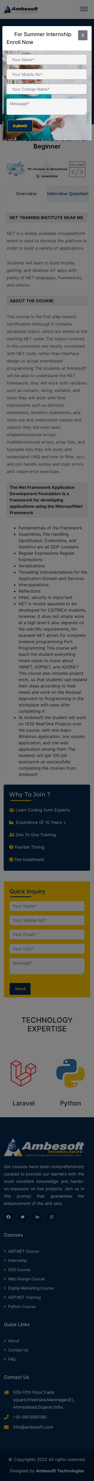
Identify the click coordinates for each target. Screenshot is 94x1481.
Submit (20, 126)
